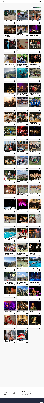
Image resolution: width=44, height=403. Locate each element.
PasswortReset (14, 394)
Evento (14, 393)
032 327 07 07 (5, 394)
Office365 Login (14, 392)
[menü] (41, 1)
